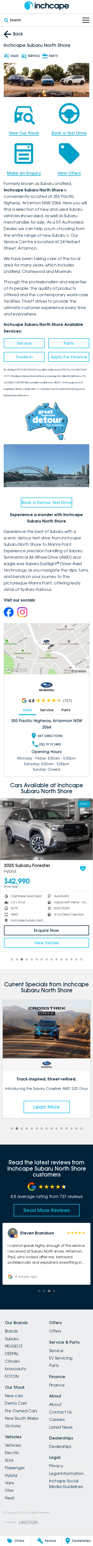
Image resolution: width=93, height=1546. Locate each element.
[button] (46, 1254)
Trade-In (24, 356)
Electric (12, 1452)
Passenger (15, 1467)
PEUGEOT (14, 1346)
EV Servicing (60, 1358)
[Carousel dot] (12, 959)
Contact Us (60, 1412)
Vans (9, 1482)
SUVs (9, 1460)
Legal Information (66, 1473)
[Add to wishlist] (83, 868)
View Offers (69, 173)
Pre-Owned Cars (21, 1410)
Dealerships (60, 1446)
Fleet (10, 1497)
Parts (69, 343)
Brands (11, 1331)
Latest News (60, 1427)
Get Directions (49, 736)
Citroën (12, 1361)
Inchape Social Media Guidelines (66, 1483)
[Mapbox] (17, 670)
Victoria (12, 1425)
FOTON (12, 1376)
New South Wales (21, 1418)
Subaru (12, 1338)
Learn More (46, 1107)
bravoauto (15, 1368)
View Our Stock (24, 133)
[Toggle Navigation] (85, 20)
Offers (55, 1331)
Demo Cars (16, 1403)
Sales (27, 710)
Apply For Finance (69, 356)
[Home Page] (46, 5)
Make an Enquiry (24, 173)
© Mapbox (78, 671)
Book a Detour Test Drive (47, 502)
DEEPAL (12, 1353)
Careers (56, 1419)
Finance (57, 1385)
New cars (14, 1395)
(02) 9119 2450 (50, 744)
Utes (9, 1490)
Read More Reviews (47, 1210)
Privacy (56, 1465)
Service (24, 343)
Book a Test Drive (69, 133)
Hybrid (11, 1475)
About (55, 1404)
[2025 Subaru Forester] (46, 829)
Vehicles (13, 1445)
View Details (46, 942)
